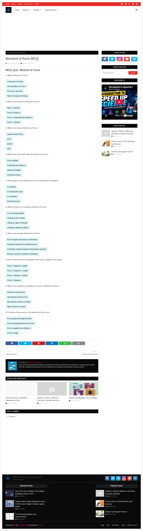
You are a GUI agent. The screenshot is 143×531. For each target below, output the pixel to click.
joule (9, 139)
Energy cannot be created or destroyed (22, 254)
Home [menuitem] (17, 10)
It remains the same (15, 192)
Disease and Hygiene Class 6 (122, 152)
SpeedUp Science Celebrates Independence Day (16, 399)
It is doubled (12, 196)
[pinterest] (133, 4)
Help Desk (115, 525)
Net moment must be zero (17, 297)
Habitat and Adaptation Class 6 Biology (83, 398)
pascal (10, 144)
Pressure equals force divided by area (22, 244)
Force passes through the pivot (19, 319)
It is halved (11, 187)
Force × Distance (14, 280)
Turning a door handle (16, 218)
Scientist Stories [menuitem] (50, 10)
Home (7, 4)
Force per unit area (14, 91)
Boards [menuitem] (25, 10)
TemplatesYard (23, 525)
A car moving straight (15, 213)
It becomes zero (13, 201)
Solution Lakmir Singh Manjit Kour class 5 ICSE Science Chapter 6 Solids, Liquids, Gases (30, 503)
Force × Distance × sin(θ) (17, 266)
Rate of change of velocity (17, 96)
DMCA (37, 4)
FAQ (108, 525)
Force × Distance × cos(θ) (17, 271)
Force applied (12, 160)
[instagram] (129, 4)
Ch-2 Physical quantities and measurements (25, 515)
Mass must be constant (16, 307)
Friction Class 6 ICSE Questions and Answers (123, 142)
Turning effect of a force (16, 86)
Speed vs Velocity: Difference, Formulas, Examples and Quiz (48, 399)
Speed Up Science (13, 63)
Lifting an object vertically (17, 223)
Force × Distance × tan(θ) (17, 275)
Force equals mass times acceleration (22, 240)
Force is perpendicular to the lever (20, 323)
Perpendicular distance (16, 165)
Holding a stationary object (17, 228)
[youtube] (127, 59)
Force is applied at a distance (18, 328)
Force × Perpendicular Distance (19, 117)
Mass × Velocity (13, 108)
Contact (19, 4)
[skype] (136, 4)
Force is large (12, 333)
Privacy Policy (28, 4)
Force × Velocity (13, 122)
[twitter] (125, 4)
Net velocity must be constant (18, 302)
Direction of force (14, 175)
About (13, 4)
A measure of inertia (15, 81)
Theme (40, 525)
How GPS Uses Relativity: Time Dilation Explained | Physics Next (29, 492)
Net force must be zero (16, 292)
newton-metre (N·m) (15, 134)
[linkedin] (135, 478)
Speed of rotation (14, 170)
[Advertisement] (71, 30)
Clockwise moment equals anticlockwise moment (26, 249)
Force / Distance (13, 113)
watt (9, 149)
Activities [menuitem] (36, 10)
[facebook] (122, 4)
